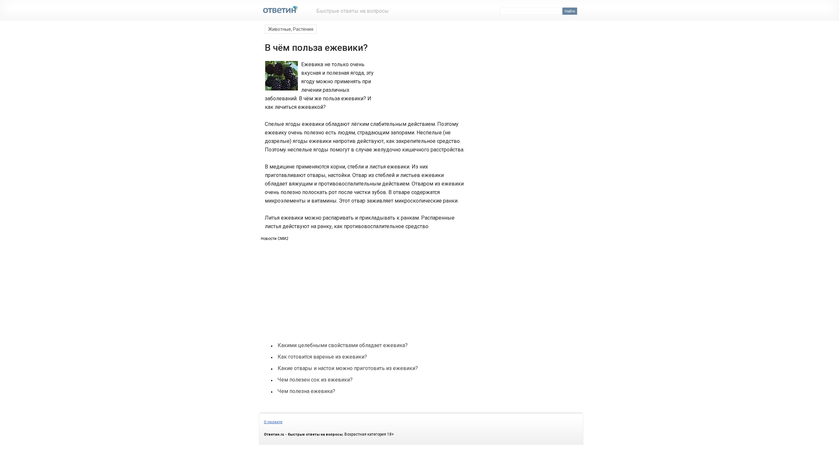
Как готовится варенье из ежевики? (322, 357)
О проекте (273, 422)
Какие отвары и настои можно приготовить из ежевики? (348, 368)
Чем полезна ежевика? (306, 391)
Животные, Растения (290, 29)
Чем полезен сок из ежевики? (315, 380)
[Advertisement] (418, 84)
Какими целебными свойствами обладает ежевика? (343, 345)
